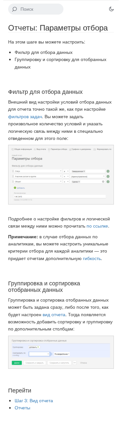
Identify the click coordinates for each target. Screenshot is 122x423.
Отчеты (22, 407)
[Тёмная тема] (111, 9)
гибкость (92, 258)
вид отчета (54, 314)
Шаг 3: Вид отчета (34, 400)
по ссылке (97, 225)
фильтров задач (25, 116)
